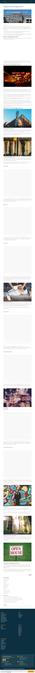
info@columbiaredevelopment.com (8, 657)
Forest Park (16, 536)
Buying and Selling (6, 578)
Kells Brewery (11, 442)
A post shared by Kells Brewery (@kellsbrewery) (13, 440)
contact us (21, 569)
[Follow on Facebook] (3, 660)
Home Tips (5, 582)
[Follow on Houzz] (5, 660)
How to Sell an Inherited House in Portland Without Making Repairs (13, 599)
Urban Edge (16, 199)
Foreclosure (5, 581)
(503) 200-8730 (25, 659)
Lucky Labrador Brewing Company (11, 481)
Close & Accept (31, 671)
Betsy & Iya (19, 238)
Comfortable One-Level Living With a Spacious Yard (11, 600)
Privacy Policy (9, 671)
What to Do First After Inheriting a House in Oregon (11, 596)
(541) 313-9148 (25, 664)
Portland (5, 589)
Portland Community (6, 590)
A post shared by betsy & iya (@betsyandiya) (13, 235)
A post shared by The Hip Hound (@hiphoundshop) (13, 274)
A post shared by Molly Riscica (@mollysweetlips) (13, 478)
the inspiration (9, 101)
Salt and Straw (24, 346)
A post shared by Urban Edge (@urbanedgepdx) (13, 197)
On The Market (6, 586)
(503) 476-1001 (10, 664)
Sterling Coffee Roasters (26, 384)
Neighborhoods (6, 585)
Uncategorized (6, 593)
